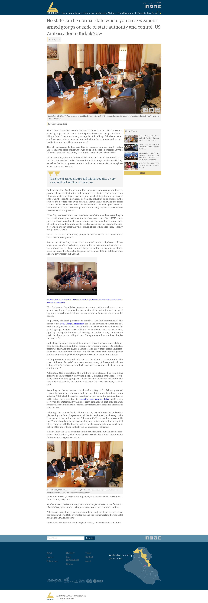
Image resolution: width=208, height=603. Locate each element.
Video (88, 553)
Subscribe (90, 538)
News (49, 553)
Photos (69, 564)
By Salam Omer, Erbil (57, 124)
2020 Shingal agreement (72, 324)
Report (50, 557)
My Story (70, 553)
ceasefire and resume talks (94, 399)
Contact (89, 557)
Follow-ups (52, 561)
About (88, 561)
